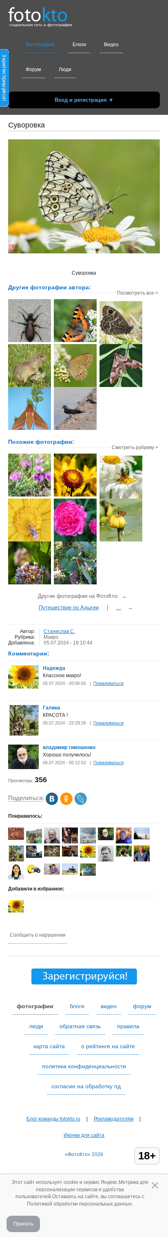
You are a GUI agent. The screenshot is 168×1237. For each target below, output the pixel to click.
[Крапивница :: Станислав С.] (75, 341)
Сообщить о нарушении (38, 935)
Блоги (79, 44)
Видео (111, 44)
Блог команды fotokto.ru (53, 1119)
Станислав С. (59, 631)
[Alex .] (34, 874)
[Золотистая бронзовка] (29, 496)
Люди (65, 69)
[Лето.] (75, 583)
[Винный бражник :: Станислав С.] (29, 429)
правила (128, 1026)
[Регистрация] (4, 105)
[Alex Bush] (124, 855)
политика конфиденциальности (84, 1066)
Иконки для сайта (84, 1135)
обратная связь (80, 1026)
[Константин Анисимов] (88, 874)
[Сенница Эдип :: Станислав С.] (75, 386)
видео (109, 1006)
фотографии (35, 1006)
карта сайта (49, 1046)
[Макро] (75, 541)
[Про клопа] (29, 541)
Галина (51, 708)
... (118, 607)
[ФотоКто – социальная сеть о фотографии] (38, 11)
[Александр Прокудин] (34, 856)
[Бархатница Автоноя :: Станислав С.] (120, 343)
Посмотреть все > (137, 293)
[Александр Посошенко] (70, 855)
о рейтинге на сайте (108, 1046)
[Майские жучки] (120, 498)
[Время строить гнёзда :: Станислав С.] (75, 429)
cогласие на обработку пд (86, 1086)
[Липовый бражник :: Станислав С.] (120, 386)
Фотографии (40, 44)
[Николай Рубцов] (16, 878)
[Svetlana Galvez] (52, 855)
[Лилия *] (52, 873)
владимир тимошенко (69, 747)
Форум (33, 69)
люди (36, 1026)
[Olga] (142, 838)
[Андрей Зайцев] (70, 873)
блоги (77, 1006)
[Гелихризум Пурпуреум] (75, 496)
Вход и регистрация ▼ (84, 100)
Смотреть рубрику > (135, 447)
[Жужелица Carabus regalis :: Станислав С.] (29, 341)
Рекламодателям (113, 1119)
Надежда (54, 668)
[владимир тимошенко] (23, 767)
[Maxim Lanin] (16, 838)
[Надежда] (23, 687)
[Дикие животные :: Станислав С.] (29, 386)
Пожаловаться (108, 683)
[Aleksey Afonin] (52, 842)
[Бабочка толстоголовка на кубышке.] (120, 541)
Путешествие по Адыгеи (69, 607)
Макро (51, 637)
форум (142, 1006)
